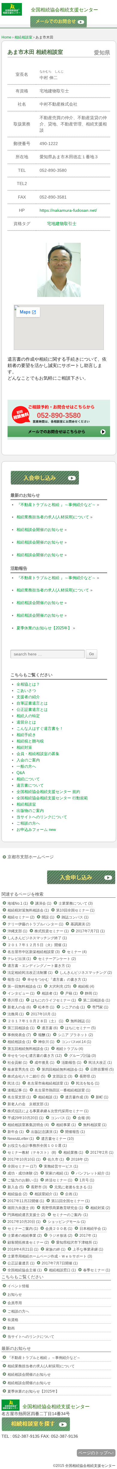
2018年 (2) (79, 1159)
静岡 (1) (91, 993)
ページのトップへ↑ (96, 1452)
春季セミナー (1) (96, 1270)
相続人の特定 (28, 716)
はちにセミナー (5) (80, 1028)
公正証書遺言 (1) (21, 1263)
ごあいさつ (26, 690)
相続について (28, 779)
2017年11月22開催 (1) (26, 1201)
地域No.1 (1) (18, 903)
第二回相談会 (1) (96, 1000)
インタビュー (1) (21, 993)
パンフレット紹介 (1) (93, 1173)
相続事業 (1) (66, 1125)
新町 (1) (102, 1097)
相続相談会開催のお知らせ (39, 529)
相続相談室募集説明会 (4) (28, 1125)
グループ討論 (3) (82, 1056)
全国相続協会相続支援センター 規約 (48, 791)
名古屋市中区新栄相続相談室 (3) (34, 952)
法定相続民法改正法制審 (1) (30, 973)
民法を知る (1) (87, 1083)
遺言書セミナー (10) (57, 1139)
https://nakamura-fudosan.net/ (68, 210)
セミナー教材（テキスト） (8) (32, 1152)
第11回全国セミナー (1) (70, 1201)
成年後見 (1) (44, 1062)
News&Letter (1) (21, 1139)
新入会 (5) (16, 1187)
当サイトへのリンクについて (41, 817)
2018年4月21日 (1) (23, 1249)
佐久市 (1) (56, 1159)
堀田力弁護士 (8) (21, 1208)
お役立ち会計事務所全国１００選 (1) (37, 1145)
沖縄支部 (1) (17, 931)
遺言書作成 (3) (76, 1097)
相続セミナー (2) (21, 917)
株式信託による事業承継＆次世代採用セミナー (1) (48, 1111)
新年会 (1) (16, 1132)
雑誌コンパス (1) (75, 917)
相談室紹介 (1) (46, 1194)
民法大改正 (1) (100, 1062)
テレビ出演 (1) (19, 959)
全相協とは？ (28, 684)
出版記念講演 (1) (44, 1132)
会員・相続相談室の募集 (37, 753)
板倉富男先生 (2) (21, 1069)
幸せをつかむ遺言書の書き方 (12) (35, 1056)
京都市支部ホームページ (31, 856)
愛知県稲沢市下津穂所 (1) (77, 1242)
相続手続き (26, 735)
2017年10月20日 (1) (24, 1222)
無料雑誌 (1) (80, 1021)
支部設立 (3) (62, 1076)
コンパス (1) (60, 1118)
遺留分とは (26, 722)
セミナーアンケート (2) (57, 959)
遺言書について (30, 785)
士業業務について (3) (75, 903)
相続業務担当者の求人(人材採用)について (52, 517)
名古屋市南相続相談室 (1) (48, 1083)
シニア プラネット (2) (75, 1035)
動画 (11, 1328)
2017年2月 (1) (101, 1152)
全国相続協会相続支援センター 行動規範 (52, 798)
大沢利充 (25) (60, 986)
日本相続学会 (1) (93, 1229)
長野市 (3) (39, 1187)
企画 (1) (71, 1194)
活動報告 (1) (71, 1062)
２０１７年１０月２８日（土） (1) (35, 1021)
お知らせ (15, 1294)
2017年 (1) (88, 1235)
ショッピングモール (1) (67, 1222)
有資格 (13, 1320)
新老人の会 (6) (19, 1007)
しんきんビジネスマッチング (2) (86, 973)
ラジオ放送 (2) (60, 1235)
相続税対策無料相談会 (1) (28, 910)
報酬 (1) (44, 1035)
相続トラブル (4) (69, 1049)
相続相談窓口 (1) (62, 1270)
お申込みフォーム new (36, 829)
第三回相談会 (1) (21, 1028)
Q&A (20, 772)
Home (6, 37)
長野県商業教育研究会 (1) (62, 1208)
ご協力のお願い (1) (23, 1180)
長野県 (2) (88, 1076)
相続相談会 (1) (19, 1042)
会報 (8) (84, 1118)
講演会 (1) (43, 903)
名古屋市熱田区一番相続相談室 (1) (62, 1090)
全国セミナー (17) (22, 1166)
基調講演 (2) (80, 924)
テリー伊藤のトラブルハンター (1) (35, 924)
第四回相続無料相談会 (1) (62, 1069)
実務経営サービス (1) (61, 1166)
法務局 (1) (16, 1014)
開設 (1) (48, 917)
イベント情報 (18, 1286)
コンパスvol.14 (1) (76, 1042)
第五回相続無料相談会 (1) (28, 1049)
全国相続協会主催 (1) (25, 1270)
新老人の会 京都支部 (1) (28, 1104)
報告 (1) (14, 979)
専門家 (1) (100, 1007)
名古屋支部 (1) (19, 1097)
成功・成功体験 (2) (23, 1173)
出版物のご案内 (30, 810)
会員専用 (15, 1303)
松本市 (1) (46, 1007)
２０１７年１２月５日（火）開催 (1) (37, 945)
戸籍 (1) (71, 993)
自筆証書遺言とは (32, 703)
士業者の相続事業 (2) (25, 1235)
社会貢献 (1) (17, 1062)
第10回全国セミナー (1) (75, 910)
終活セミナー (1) (58, 1180)
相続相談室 (23, 37)
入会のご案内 (28, 760)
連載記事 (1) (17, 1090)
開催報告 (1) (75, 1132)
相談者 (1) (50, 993)
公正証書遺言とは (32, 709)
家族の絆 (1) (55, 1249)
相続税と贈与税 (30, 741)
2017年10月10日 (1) (24, 1159)
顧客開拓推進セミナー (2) (28, 1242)
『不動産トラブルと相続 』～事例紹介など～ (56, 504)
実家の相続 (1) (57, 1173)
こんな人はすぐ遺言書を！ (39, 728)
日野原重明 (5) (102, 1069)
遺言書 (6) (50, 1028)
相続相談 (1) (48, 1097)
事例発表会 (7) (19, 1035)
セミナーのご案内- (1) (70, 1215)
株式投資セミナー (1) (51, 931)
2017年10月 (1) (43, 1014)
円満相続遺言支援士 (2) (26, 1215)
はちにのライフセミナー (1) (53, 1000)
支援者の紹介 (28, 697)
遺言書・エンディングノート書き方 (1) (39, 966)
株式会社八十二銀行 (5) (26, 1076)
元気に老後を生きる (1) (73, 1187)
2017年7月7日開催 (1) (60, 1263)
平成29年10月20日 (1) (26, 1118)
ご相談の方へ (28, 823)
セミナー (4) (77, 952)
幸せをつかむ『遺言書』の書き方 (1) (57, 979)
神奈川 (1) (46, 1042)
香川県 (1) (16, 1000)
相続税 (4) (86, 986)
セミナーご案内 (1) (23, 1229)
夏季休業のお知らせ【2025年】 (44, 628)
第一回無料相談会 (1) (25, 986)
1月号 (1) (87, 1180)
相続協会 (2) (17, 1194)
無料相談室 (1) (94, 1125)
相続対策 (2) (100, 1208)
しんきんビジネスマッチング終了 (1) (37, 938)
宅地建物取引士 (61, 223)
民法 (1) (14, 1083)
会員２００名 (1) (58, 1229)
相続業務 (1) (73, 1152)
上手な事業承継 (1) (88, 1249)
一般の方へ (26, 766)
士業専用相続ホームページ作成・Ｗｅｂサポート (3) (50, 1256)
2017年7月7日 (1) (90, 931)
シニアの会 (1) (73, 1007)
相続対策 (24, 747)
